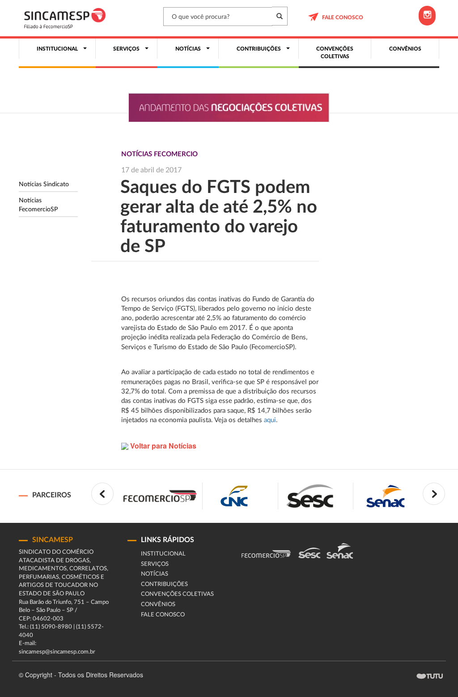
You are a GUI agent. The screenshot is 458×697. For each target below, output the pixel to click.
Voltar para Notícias (162, 445)
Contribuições (164, 584)
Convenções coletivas (177, 594)
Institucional (163, 554)
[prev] (102, 494)
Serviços (155, 564)
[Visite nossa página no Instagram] (427, 16)
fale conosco (342, 17)
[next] (434, 494)
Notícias (154, 574)
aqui (270, 420)
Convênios (158, 604)
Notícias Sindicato (44, 184)
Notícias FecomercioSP (38, 205)
